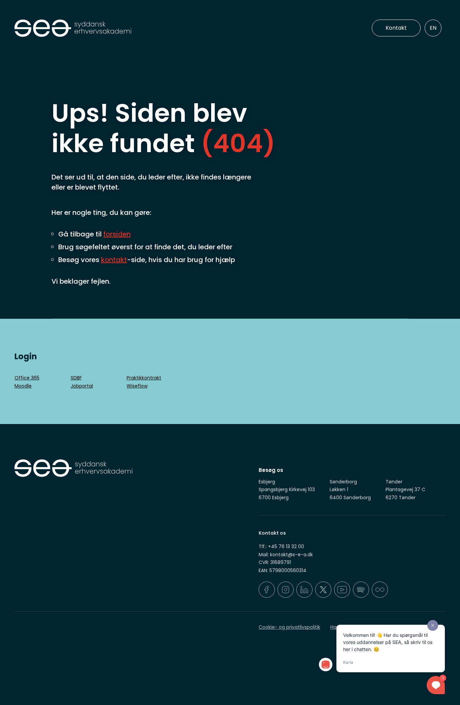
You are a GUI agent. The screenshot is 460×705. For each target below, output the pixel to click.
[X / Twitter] (323, 590)
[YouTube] (342, 590)
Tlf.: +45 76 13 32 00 (281, 546)
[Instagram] (285, 590)
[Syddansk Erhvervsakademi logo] (120, 28)
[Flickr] (380, 590)
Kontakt (396, 28)
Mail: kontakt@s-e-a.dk (286, 554)
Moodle (23, 386)
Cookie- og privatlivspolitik (289, 627)
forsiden (117, 234)
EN (433, 28)
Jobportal (82, 386)
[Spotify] (361, 590)
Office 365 (26, 377)
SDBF (76, 377)
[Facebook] (267, 590)
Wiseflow (137, 386)
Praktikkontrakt (144, 377)
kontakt (114, 259)
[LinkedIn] (304, 590)
